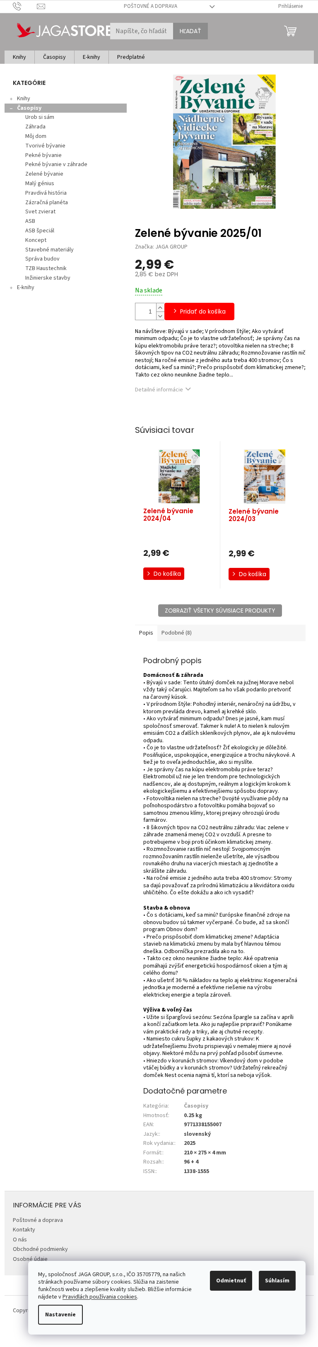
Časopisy (29, 108)
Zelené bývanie (44, 174)
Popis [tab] (146, 633)
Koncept (35, 240)
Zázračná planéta (46, 202)
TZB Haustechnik (46, 268)
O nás (20, 1240)
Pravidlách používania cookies (100, 1297)
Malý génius (39, 183)
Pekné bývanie (43, 155)
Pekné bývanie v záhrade (56, 164)
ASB (30, 221)
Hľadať (190, 31)
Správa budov (42, 259)
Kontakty (24, 1230)
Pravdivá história (46, 193)
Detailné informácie (159, 390)
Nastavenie (60, 1315)
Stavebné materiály (49, 250)
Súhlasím (277, 1281)
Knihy (23, 98)
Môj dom (35, 136)
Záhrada (35, 127)
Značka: (161, 247)
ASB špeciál (39, 231)
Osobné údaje (30, 1259)
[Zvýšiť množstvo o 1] (160, 307)
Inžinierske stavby (47, 278)
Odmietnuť (231, 1281)
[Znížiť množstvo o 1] (160, 315)
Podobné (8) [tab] (176, 633)
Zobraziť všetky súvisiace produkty (220, 610)
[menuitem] (19, 57)
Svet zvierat (40, 212)
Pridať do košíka (203, 311)
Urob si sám (39, 117)
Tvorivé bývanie (45, 146)
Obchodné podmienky (40, 1249)
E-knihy (25, 287)
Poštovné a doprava (150, 6)
